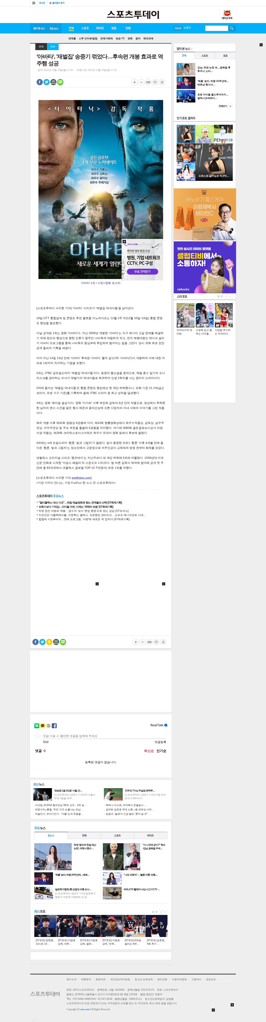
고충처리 (196, 979)
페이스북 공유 (40, 82)
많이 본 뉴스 (39, 28)
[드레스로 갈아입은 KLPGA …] (214, 180)
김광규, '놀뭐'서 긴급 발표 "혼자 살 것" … (128, 813)
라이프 (99, 28)
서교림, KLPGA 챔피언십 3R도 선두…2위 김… (61, 805)
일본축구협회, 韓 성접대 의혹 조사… (73, 889)
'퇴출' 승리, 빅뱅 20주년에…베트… (72, 874)
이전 (161, 912)
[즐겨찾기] (57, 3)
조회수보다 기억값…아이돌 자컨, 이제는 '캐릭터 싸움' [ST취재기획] (76, 506)
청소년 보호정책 (144, 979)
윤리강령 (162, 979)
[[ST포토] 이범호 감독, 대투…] (68, 926)
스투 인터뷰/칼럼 (88, 38)
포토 (113, 28)
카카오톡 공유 (49, 642)
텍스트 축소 (141, 82)
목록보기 (162, 82)
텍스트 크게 (134, 82)
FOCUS (178, 28)
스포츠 (84, 28)
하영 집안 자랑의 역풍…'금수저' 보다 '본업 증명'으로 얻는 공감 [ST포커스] (84, 510)
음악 (137, 38)
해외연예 (148, 38)
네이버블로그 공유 (60, 82)
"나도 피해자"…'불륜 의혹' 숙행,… (141, 874)
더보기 (226, 106)
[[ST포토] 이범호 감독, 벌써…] (90, 926)
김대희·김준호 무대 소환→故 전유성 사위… (130, 809)
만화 (128, 28)
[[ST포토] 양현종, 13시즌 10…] (45, 926)
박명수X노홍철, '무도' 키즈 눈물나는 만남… (59, 809)
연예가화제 (106, 38)
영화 (130, 38)
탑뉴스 (51, 835)
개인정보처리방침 (120, 979)
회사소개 (71, 979)
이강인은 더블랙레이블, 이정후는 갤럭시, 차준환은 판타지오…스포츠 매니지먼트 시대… (92, 515)
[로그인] (42, 3)
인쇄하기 (155, 82)
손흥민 (187, 28)
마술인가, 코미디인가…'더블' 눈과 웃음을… (59, 813)
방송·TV (120, 38)
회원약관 (101, 979)
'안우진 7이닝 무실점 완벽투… (140, 790)
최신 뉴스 (54, 28)
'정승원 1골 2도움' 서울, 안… (68, 790)
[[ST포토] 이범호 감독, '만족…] (112, 926)
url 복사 (148, 82)
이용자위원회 (179, 979)
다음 (165, 912)
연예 (71, 28)
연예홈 (72, 38)
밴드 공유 (53, 82)
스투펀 (227, 15)
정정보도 (211, 979)
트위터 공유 (46, 82)
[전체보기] (33, 3)
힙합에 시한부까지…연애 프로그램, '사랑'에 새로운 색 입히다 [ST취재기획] (84, 519)
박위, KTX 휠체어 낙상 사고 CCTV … (142, 889)
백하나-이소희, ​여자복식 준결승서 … (126, 805)
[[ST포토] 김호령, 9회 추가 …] (156, 926)
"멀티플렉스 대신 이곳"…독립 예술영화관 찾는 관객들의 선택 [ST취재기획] (80, 502)
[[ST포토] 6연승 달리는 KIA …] (134, 926)
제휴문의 (86, 979)
